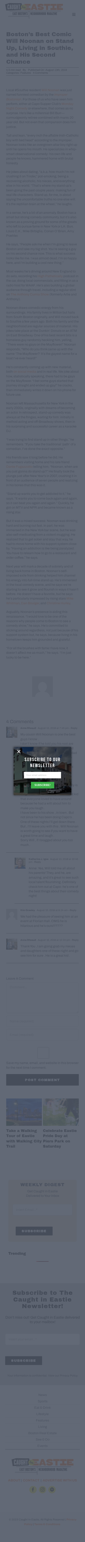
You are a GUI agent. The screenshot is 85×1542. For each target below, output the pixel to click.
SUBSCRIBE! (42, 785)
